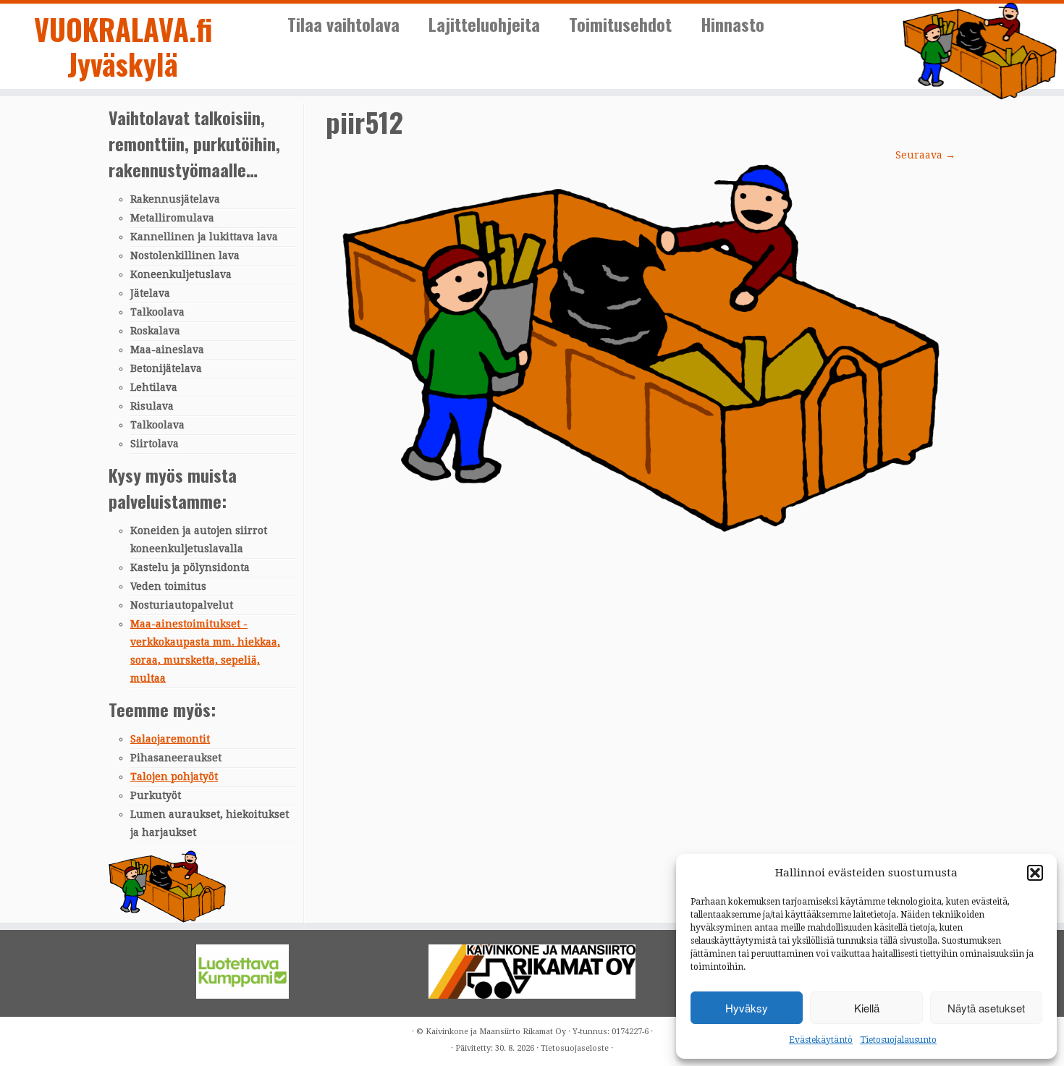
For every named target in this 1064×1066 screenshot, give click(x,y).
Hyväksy (746, 1007)
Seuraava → (925, 155)
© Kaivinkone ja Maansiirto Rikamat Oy (491, 1031)
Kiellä (866, 1007)
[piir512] (641, 347)
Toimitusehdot (620, 23)
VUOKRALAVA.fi (123, 31)
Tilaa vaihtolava (343, 23)
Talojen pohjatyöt (174, 776)
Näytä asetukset (986, 1007)
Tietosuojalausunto (898, 1040)
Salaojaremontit (170, 739)
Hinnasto (732, 23)
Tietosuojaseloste (575, 1048)
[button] (1035, 873)
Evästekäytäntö (821, 1040)
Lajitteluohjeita (484, 23)
